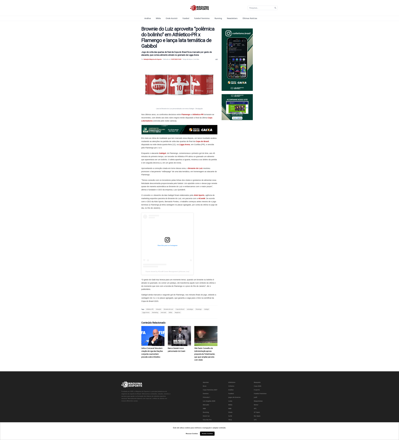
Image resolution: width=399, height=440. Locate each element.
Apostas (206, 382)
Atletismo (231, 382)
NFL (255, 408)
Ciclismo (231, 386)
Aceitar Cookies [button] (207, 433)
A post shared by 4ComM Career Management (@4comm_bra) (167, 271)
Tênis (230, 420)
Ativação (158, 309)
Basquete (257, 382)
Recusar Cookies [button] (192, 433)
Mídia (158, 18)
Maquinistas (258, 401)
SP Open (257, 412)
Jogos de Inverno (234, 397)
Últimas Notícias (250, 18)
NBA (204, 408)
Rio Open (257, 416)
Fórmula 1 (206, 397)
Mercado (206, 405)
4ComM (201, 198)
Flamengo (185, 114)
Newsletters (232, 18)
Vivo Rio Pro (207, 420)
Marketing (155, 312)
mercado (163, 312)
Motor (256, 405)
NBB (229, 408)
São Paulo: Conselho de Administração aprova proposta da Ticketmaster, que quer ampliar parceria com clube (204, 354)
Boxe (204, 386)
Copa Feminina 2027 (210, 390)
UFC (255, 420)
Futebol (186, 18)
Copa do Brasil (202, 141)
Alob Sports (199, 195)
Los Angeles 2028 (209, 401)
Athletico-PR (198, 114)
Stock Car (206, 416)
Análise (147, 18)
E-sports (257, 390)
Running (218, 18)
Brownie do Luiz (195, 168)
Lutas (230, 401)
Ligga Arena (184, 144)
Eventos (206, 393)
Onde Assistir (172, 18)
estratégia (190, 309)
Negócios (177, 312)
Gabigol (162, 153)
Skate (230, 412)
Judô (255, 397)
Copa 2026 (257, 386)
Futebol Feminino (202, 18)
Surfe (230, 416)
